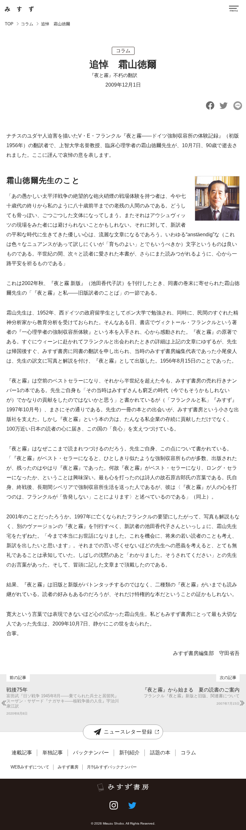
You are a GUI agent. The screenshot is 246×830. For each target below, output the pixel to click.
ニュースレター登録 (128, 731)
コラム (27, 23)
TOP (9, 23)
